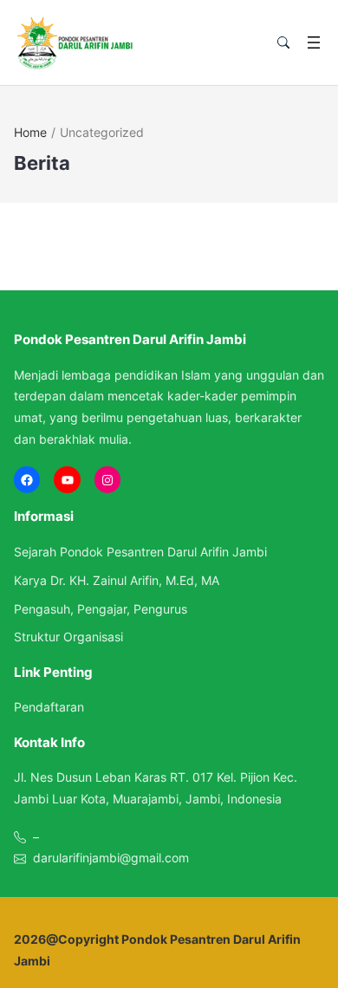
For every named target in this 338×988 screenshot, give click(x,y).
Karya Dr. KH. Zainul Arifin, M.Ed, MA (116, 580)
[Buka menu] (313, 42)
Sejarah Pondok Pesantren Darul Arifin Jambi (140, 551)
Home (30, 132)
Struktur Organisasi (68, 636)
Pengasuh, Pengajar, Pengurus (100, 608)
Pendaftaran (49, 706)
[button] (283, 42)
